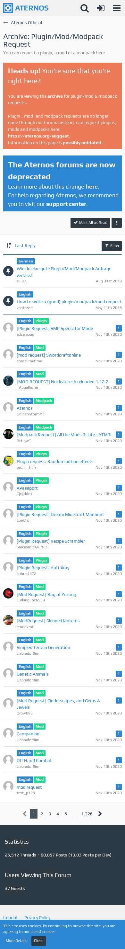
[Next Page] (100, 814)
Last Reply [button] (25, 245)
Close (38, 940)
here (92, 186)
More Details (16, 940)
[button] (116, 8)
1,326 (87, 813)
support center (66, 203)
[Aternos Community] (26, 8)
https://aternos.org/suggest (38, 135)
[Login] (100, 8)
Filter (114, 246)
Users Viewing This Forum (38, 875)
